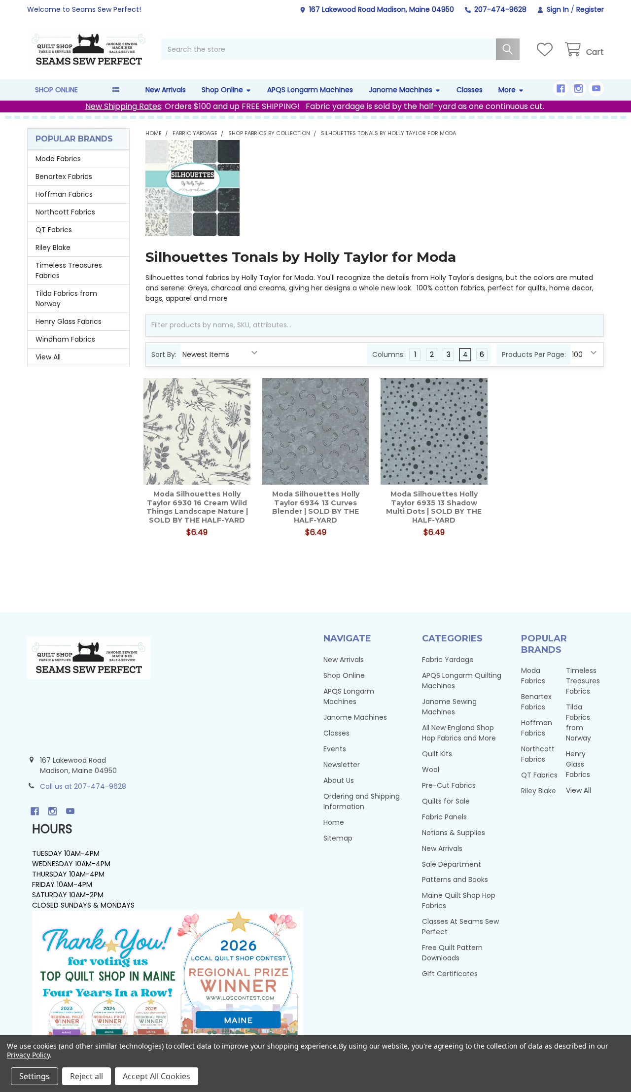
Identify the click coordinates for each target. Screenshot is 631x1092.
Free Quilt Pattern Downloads (452, 953)
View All (48, 357)
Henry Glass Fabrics (68, 321)
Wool (430, 770)
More (507, 90)
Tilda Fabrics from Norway (66, 298)
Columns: (388, 354)
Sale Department (451, 864)
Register (590, 9)
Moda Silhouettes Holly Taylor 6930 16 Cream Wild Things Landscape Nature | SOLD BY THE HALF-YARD (197, 507)
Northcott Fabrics (65, 212)
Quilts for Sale (446, 801)
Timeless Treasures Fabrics (68, 270)
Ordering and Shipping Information (361, 801)
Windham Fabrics (65, 339)
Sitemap (337, 838)
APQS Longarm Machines (310, 90)
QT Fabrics (53, 230)
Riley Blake (52, 247)
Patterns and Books (455, 879)
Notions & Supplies (453, 833)
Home (333, 822)
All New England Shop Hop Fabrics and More (459, 733)
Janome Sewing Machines (449, 707)
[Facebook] (560, 88)
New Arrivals (165, 90)
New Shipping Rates (123, 106)
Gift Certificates (450, 974)
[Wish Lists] (546, 49)
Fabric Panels (444, 817)
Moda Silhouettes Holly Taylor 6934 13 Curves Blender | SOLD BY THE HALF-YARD (315, 507)
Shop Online (222, 90)
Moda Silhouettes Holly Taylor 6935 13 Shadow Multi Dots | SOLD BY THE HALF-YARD (434, 507)
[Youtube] (596, 88)
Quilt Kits (437, 754)
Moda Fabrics (58, 159)
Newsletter (341, 765)
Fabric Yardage (448, 660)
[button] (167, 977)
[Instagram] (578, 88)
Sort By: (163, 354)
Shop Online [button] (56, 90)
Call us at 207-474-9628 (83, 786)
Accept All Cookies (156, 1076)
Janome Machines (400, 90)
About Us (338, 780)
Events (334, 749)
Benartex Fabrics (63, 176)
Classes (469, 90)
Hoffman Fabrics (64, 194)
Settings (34, 1076)
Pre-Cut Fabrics (449, 785)
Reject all (86, 1076)
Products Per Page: (534, 354)
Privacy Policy (28, 1054)
